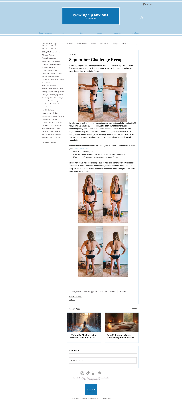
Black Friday (46, 61)
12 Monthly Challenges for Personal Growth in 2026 (83, 336)
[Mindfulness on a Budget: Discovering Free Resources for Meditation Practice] (122, 322)
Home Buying (53, 95)
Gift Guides (46, 79)
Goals (62, 79)
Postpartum (46, 119)
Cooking (52, 67)
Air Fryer (58, 52)
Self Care (52, 122)
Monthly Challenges (48, 110)
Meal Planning (53, 101)
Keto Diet (53, 98)
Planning (61, 116)
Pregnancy (54, 119)
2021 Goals (55, 46)
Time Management (48, 128)
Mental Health (55, 104)
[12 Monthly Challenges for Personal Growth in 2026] (84, 322)
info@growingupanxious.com (89, 378)
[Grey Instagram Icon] (82, 373)
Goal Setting (55, 79)
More (124, 43)
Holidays (45, 95)
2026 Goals (55, 49)
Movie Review (46, 113)
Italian (61, 95)
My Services (46, 116)
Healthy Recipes (47, 91)
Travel (58, 128)
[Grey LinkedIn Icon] (94, 373)
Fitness (44, 76)
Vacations (45, 131)
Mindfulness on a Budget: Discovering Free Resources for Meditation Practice (121, 336)
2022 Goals (46, 49)
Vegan (52, 131)
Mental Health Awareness (50, 107)
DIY (56, 70)
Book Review (56, 61)
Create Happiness (48, 70)
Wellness (58, 134)
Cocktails (45, 67)
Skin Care (45, 125)
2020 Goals (46, 46)
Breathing (45, 64)
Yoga (51, 137)
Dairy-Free (45, 73)
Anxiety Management (49, 58)
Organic (54, 116)
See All (134, 308)
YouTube (57, 137)
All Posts (69, 43)
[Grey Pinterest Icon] (99, 373)
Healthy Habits (58, 88)
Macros (44, 101)
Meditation (45, 104)
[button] (141, 18)
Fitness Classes (53, 76)
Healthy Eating (47, 88)
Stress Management (56, 125)
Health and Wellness (49, 85)
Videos (57, 131)
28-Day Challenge (48, 52)
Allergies (45, 55)
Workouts (45, 137)
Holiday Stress (59, 91)
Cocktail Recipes (55, 64)
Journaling (45, 98)
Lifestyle (60, 98)
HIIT (43, 82)
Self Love (59, 122)
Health (48, 82)
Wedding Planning (48, 134)
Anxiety (51, 55)
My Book (55, 113)
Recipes (44, 122)
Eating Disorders (56, 73)
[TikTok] (88, 373)
